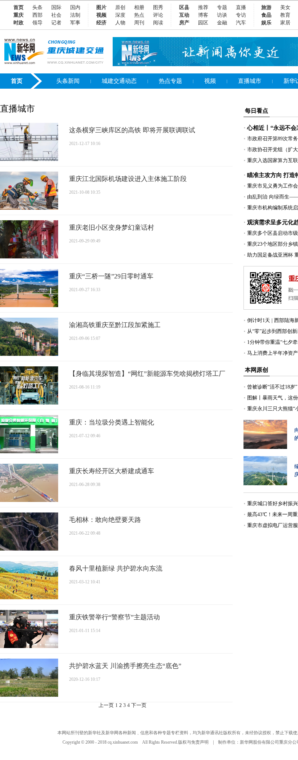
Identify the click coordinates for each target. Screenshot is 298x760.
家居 (285, 22)
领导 (37, 22)
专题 (222, 7)
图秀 (158, 7)
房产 (184, 22)
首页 (18, 7)
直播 (241, 7)
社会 (56, 15)
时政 (18, 22)
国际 (56, 7)
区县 (184, 7)
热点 (139, 15)
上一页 (106, 705)
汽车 (241, 22)
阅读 (158, 22)
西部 (37, 15)
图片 (101, 7)
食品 (266, 15)
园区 (203, 22)
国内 (75, 7)
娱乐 (266, 22)
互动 (184, 15)
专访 (241, 15)
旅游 (266, 7)
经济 (101, 22)
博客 (203, 15)
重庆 (18, 15)
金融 (222, 22)
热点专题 (170, 81)
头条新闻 (68, 81)
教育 (285, 15)
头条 (37, 7)
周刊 (139, 22)
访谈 (222, 15)
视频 (101, 15)
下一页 (138, 705)
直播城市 (249, 81)
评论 (158, 15)
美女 (285, 7)
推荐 (203, 7)
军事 (75, 22)
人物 (120, 22)
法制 (75, 15)
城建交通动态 (119, 81)
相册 (139, 7)
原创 (120, 7)
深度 (120, 15)
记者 (56, 22)
